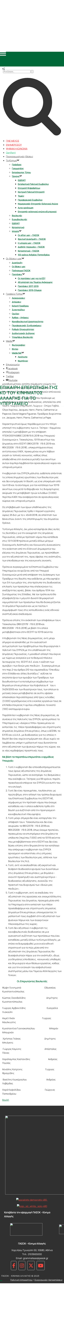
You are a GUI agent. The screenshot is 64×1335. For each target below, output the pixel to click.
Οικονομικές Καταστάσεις (48, 1279)
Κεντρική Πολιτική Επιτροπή (31, 191)
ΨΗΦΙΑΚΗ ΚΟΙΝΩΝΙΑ (16, 148)
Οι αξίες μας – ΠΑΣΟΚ (28, 235)
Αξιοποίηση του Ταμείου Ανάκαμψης (35, 282)
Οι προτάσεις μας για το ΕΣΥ (31, 278)
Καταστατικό (18, 227)
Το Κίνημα (11, 160)
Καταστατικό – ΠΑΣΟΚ (28, 250)
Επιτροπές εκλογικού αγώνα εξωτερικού (37, 211)
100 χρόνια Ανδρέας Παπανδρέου (34, 254)
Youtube (12, 380)
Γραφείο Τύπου (14, 294)
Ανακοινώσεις (18, 298)
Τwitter (10, 376)
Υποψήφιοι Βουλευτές (22, 337)
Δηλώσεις (16, 301)
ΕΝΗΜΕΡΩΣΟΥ (14, 144)
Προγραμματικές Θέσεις (19, 156)
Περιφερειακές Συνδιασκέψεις (27, 325)
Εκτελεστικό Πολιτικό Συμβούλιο (33, 184)
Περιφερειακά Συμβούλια (30, 199)
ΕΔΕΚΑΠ (22, 180)
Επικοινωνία (12, 364)
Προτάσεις (17, 274)
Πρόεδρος (17, 164)
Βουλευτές (17, 215)
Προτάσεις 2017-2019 (28, 286)
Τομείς (21, 195)
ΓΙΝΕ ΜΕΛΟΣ (12, 140)
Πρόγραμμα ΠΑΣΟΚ (21, 270)
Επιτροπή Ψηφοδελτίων (29, 188)
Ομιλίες (15, 313)
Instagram (13, 372)
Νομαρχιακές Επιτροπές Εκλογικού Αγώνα (38, 203)
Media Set (17, 353)
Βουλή (5, 1100)
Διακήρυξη (17, 262)
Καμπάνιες (23, 360)
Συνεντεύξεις (18, 309)
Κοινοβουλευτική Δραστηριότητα (27, 321)
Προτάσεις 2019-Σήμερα (30, 290)
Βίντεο (15, 349)
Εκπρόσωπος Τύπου (21, 172)
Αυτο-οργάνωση (25, 207)
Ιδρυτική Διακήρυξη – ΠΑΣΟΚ (32, 239)
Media (9, 341)
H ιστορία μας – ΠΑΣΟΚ (29, 243)
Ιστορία (15, 231)
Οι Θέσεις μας (14, 258)
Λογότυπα (22, 356)
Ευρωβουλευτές (19, 219)
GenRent (11, 152)
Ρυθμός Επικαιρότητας (23, 329)
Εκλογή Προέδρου (20, 305)
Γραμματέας (18, 168)
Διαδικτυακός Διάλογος (23, 333)
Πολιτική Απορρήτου (21, 1279)
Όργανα (15, 176)
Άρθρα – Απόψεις (20, 317)
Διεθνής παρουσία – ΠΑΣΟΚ (31, 246)
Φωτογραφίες (18, 345)
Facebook (12, 368)
